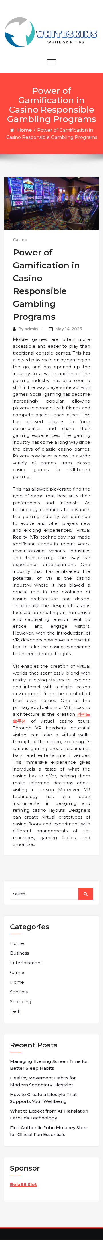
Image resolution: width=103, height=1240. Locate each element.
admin (31, 328)
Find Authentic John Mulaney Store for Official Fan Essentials (49, 1131)
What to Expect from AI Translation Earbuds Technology (49, 1114)
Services (19, 992)
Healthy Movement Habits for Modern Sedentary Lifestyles (43, 1081)
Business (19, 953)
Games (17, 972)
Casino (20, 239)
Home (24, 130)
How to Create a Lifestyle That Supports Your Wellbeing (43, 1098)
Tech (15, 1011)
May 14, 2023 (68, 328)
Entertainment (26, 962)
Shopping (20, 1001)
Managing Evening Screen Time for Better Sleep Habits (49, 1065)
